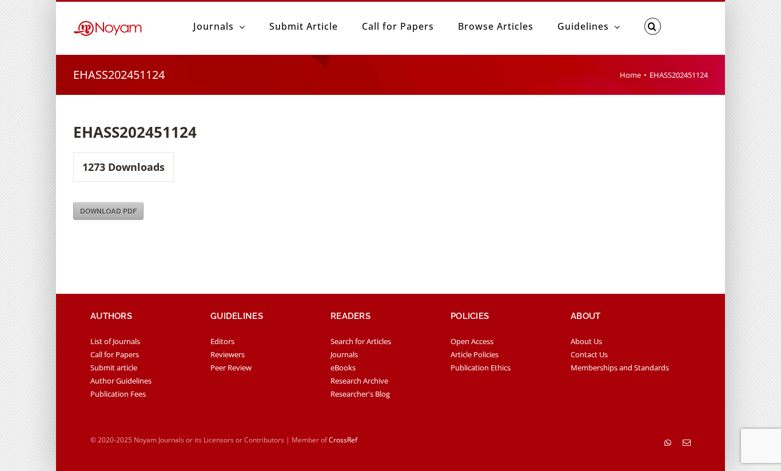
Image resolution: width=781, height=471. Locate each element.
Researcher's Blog (360, 394)
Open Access (472, 341)
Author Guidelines (121, 381)
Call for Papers (114, 354)
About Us (586, 341)
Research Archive (359, 381)
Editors (222, 341)
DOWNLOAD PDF (108, 211)
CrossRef (343, 440)
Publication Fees (118, 394)
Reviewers (227, 354)
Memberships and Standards (620, 367)
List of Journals (115, 341)
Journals (344, 354)
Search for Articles (360, 341)
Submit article (113, 367)
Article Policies (475, 354)
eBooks (343, 367)
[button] (653, 26)
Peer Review (231, 367)
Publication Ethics (481, 367)
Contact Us (589, 354)
